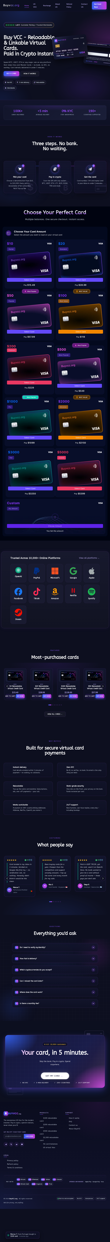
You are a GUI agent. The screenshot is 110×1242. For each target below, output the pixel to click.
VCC (15, 684)
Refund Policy (69, 5)
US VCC (35, 5)
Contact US (84, 5)
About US (57, 5)
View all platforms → (89, 558)
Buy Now (20, 696)
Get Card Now (97, 5)
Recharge (47, 6)
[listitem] (6, 1144)
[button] (11, 249)
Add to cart (10, 696)
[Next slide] (103, 686)
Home (26, 6)
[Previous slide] (7, 686)
